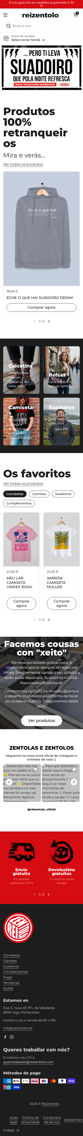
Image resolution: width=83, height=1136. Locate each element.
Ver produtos (41, 720)
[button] (24, 38)
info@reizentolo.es (17, 1028)
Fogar (8, 977)
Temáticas (11, 983)
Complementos (15, 972)
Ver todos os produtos (23, 164)
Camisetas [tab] (14, 494)
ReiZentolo (50, 1104)
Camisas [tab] (39, 494)
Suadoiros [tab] (63, 494)
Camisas (10, 961)
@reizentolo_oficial (41, 809)
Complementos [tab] (19, 503)
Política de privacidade (30, 1120)
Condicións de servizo (52, 1120)
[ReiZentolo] (40, 15)
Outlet (8, 988)
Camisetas (11, 955)
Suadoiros (11, 966)
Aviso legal (14, 1120)
